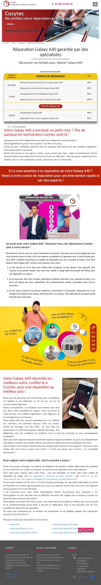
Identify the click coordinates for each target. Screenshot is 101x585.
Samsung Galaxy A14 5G (22, 529)
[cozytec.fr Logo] (6, 4)
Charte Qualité (10, 577)
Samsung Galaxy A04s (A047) (24, 533)
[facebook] (92, 577)
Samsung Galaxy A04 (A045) (67, 529)
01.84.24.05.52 (63, 4)
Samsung (15, 524)
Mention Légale (11, 574)
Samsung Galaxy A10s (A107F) (68, 533)
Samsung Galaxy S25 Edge (65, 524)
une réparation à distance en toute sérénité (51, 476)
